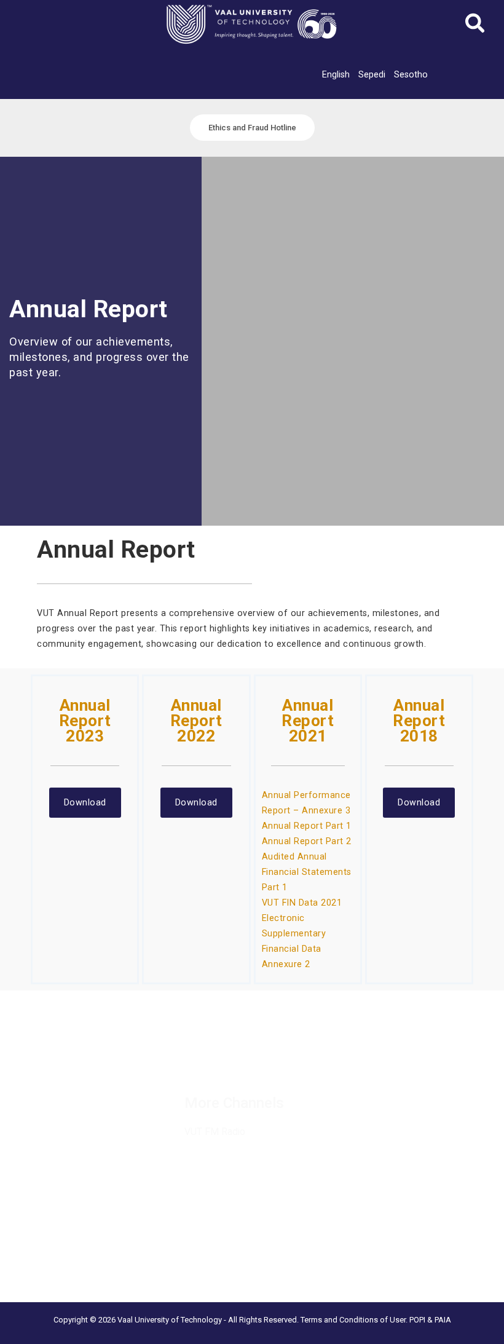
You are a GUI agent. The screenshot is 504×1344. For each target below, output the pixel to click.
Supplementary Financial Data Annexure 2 (294, 948)
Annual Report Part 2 (307, 841)
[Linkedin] (245, 1051)
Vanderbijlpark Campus (54, 1244)
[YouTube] (198, 1065)
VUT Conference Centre (56, 1260)
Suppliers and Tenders (53, 1065)
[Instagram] (272, 1051)
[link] (336, 74)
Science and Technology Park (68, 1275)
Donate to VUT (38, 1112)
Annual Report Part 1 (307, 826)
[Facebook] (191, 1051)
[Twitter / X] (218, 1051)
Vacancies (29, 1050)
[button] (475, 26)
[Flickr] (225, 1065)
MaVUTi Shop (36, 1096)
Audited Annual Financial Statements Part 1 (307, 872)
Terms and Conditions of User (353, 1319)
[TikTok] (299, 1051)
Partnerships (34, 1081)
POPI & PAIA (430, 1319)
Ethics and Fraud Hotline (57, 1127)
